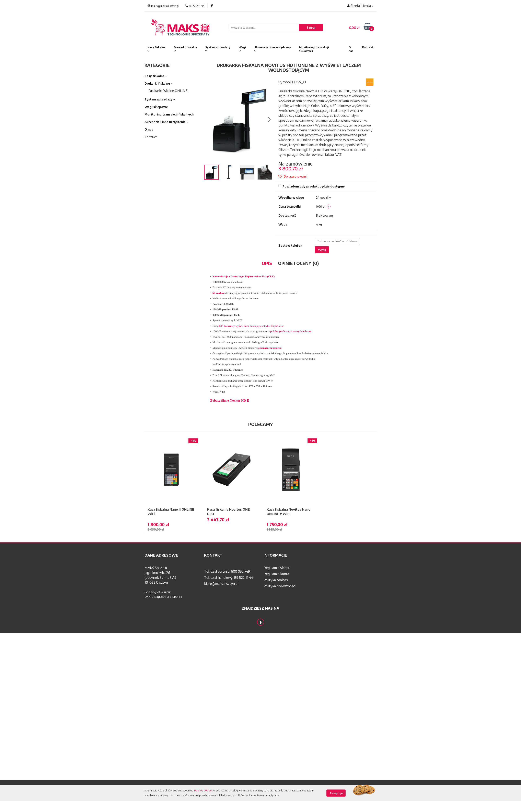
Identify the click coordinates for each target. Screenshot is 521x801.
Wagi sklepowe (156, 107)
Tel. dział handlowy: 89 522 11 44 (228, 577)
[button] (171, 555)
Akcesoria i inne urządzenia (272, 47)
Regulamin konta (276, 573)
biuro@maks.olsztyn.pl (221, 583)
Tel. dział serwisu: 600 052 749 (227, 571)
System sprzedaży (217, 47)
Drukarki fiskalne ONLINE (168, 90)
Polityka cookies (276, 580)
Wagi (242, 47)
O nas (351, 49)
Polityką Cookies (203, 790)
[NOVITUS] (369, 81)
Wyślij (322, 250)
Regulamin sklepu (277, 567)
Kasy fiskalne (156, 47)
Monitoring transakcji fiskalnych (314, 49)
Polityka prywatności (280, 586)
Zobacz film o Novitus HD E (229, 400)
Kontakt (367, 47)
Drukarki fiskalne (185, 47)
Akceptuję (336, 793)
